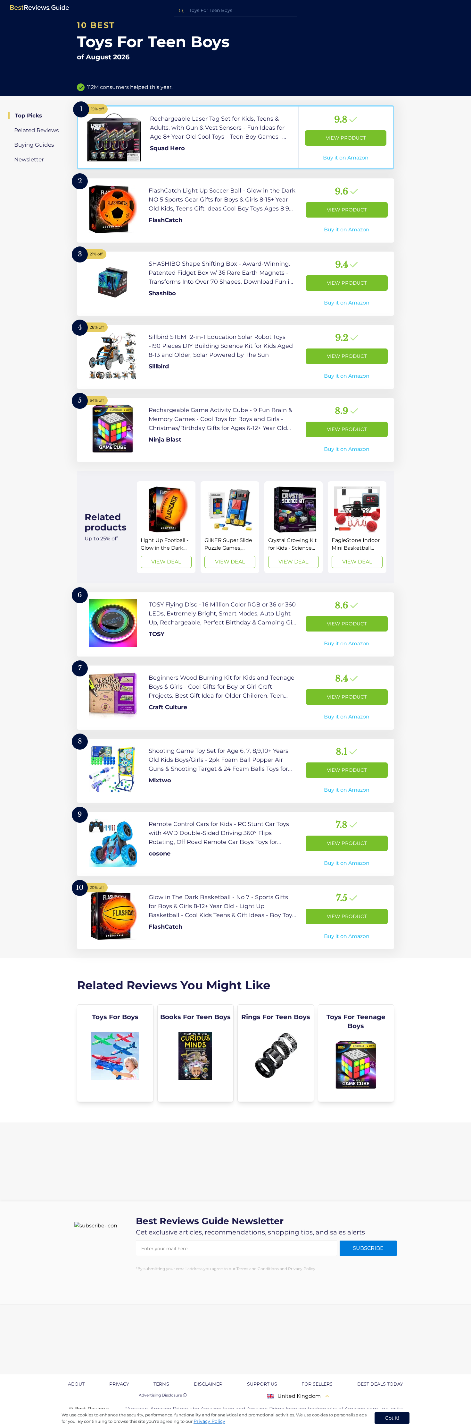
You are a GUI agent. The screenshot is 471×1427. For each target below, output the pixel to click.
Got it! (392, 1418)
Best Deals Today (380, 1384)
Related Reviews (36, 130)
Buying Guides (34, 145)
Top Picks (28, 115)
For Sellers (317, 1384)
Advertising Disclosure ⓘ (163, 1395)
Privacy (119, 1384)
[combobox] (235, 10)
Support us (262, 1384)
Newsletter (29, 159)
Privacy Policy (209, 1421)
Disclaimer (208, 1384)
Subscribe (368, 1248)
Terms (161, 1384)
